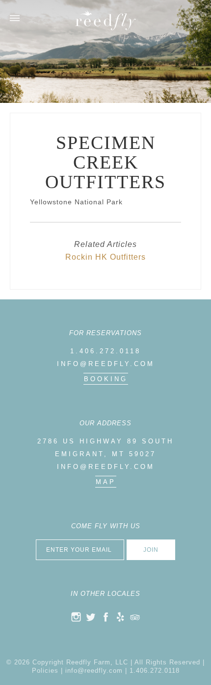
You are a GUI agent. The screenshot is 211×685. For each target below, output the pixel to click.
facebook (105, 617)
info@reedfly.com (106, 363)
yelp (120, 617)
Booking (106, 379)
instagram (76, 617)
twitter (91, 617)
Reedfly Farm (105, 20)
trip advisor (135, 617)
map (106, 482)
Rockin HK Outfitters (105, 257)
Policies (45, 670)
